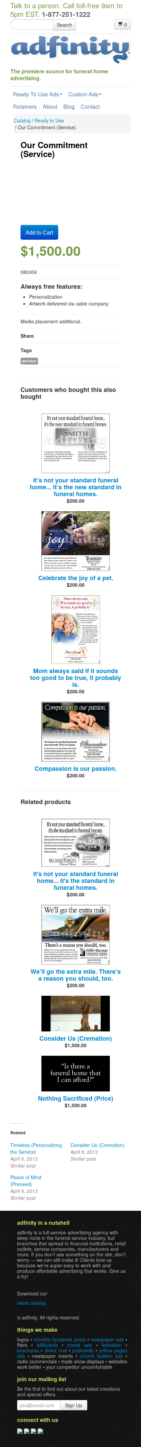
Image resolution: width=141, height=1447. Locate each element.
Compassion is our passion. (76, 768)
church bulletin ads (101, 1355)
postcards (82, 1350)
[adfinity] (70, 49)
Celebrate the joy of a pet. (75, 577)
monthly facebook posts (60, 1339)
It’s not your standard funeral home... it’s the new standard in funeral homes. (75, 487)
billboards (47, 1344)
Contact (90, 106)
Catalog (22, 120)
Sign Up (73, 1405)
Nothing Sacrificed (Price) (75, 1098)
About (50, 106)
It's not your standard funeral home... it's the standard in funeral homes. (75, 880)
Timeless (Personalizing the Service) (36, 1148)
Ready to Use (49, 120)
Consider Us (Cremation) (75, 1038)
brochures (28, 1350)
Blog (69, 106)
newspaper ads (107, 1339)
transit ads (79, 1344)
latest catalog (31, 1302)
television (112, 1344)
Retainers (25, 106)
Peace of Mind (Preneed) (25, 1180)
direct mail (55, 1350)
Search (64, 24)
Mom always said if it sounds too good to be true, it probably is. (75, 677)
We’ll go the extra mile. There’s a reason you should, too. (75, 975)
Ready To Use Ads (36, 94)
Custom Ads (83, 94)
